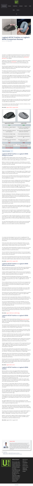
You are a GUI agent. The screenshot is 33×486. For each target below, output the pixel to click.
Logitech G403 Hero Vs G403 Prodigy (13, 313)
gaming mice (14, 61)
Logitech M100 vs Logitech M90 (12, 261)
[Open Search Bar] (16, 14)
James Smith (12, 441)
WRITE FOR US (25, 459)
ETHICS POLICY (25, 465)
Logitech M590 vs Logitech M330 (12, 107)
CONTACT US (25, 464)
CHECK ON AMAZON (9, 147)
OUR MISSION (25, 462)
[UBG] (16, 2)
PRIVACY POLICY (25, 467)
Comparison (5, 452)
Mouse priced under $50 (24, 319)
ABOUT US (24, 461)
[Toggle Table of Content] (11, 151)
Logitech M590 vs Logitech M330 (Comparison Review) (11, 453)
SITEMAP (24, 471)
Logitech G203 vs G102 (10, 364)
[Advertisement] (16, 48)
